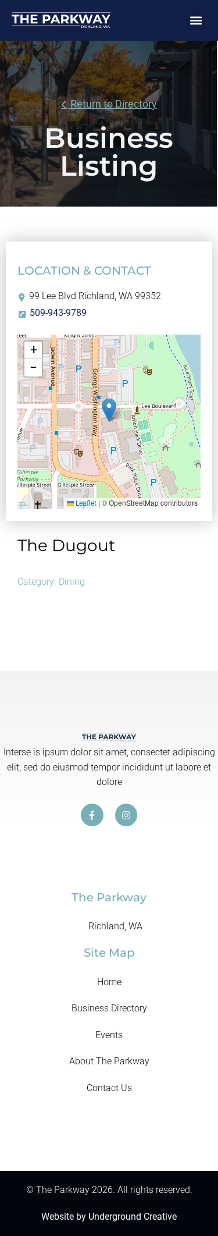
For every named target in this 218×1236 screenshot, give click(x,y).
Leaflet (85, 503)
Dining (72, 581)
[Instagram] (126, 815)
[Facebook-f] (92, 815)
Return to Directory (112, 104)
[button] (195, 20)
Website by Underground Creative (109, 1216)
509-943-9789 (58, 312)
